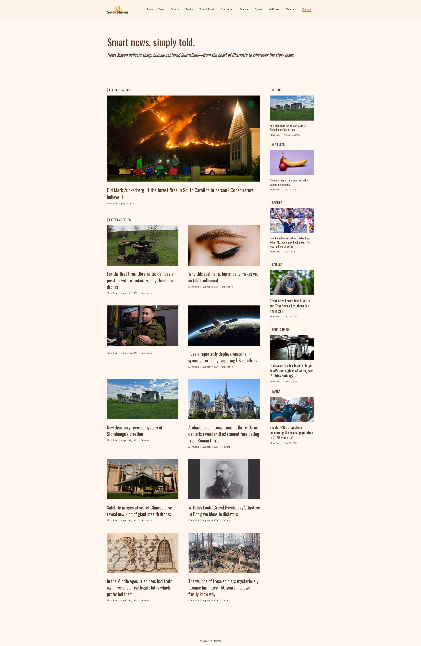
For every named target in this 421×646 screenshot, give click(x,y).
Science (244, 9)
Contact (306, 9)
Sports (258, 9)
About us (291, 9)
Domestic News (155, 9)
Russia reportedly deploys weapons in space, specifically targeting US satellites (222, 357)
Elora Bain (275, 189)
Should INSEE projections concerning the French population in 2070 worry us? (291, 432)
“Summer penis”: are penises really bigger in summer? (289, 182)
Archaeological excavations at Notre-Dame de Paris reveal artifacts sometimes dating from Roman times (223, 434)
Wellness (274, 9)
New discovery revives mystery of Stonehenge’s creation (134, 430)
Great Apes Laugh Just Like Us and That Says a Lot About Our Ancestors (290, 306)
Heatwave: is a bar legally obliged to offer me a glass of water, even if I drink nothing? (291, 370)
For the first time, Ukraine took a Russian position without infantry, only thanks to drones (141, 280)
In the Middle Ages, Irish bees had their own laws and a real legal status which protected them (139, 587)
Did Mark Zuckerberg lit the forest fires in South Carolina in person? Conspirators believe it (180, 193)
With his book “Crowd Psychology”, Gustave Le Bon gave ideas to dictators (224, 510)
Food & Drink (206, 9)
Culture (175, 9)
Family (189, 9)
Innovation (227, 9)
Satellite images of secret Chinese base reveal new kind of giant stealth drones (139, 510)
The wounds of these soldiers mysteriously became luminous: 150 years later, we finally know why (223, 587)
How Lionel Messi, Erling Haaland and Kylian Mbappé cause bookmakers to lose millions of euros (290, 242)
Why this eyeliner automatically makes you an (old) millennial (223, 277)
